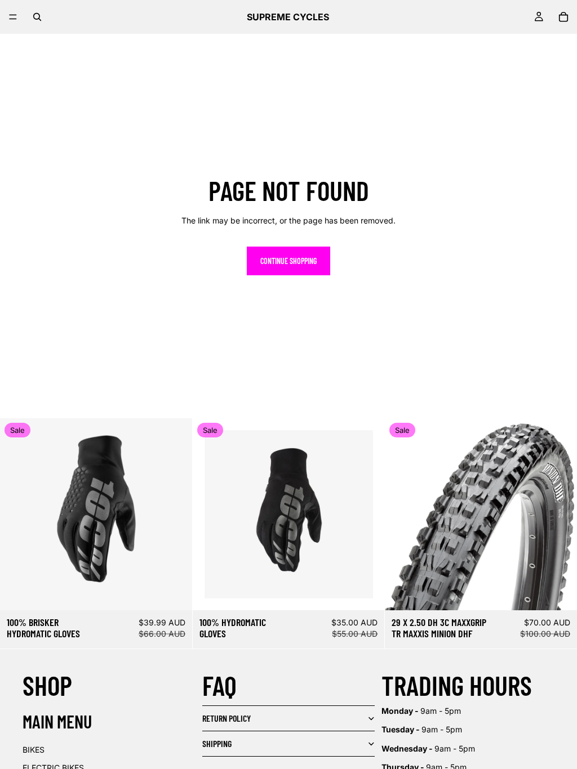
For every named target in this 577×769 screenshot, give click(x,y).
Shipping (217, 743)
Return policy (226, 718)
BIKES (34, 749)
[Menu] (13, 17)
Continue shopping (288, 261)
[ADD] (175, 593)
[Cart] (563, 17)
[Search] (37, 17)
